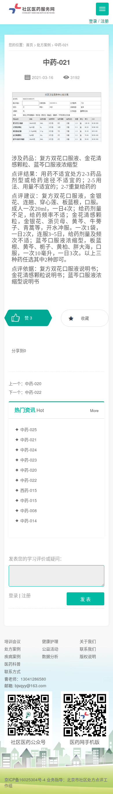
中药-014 (28, 520)
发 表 (85, 599)
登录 (93, 21)
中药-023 (28, 460)
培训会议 (12, 641)
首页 (29, 44)
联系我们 (88, 649)
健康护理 (50, 641)
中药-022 (28, 480)
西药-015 (28, 490)
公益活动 (50, 649)
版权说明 (88, 656)
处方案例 (44, 44)
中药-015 (28, 500)
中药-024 (28, 450)
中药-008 (28, 510)
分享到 (18, 350)
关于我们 (88, 641)
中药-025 (28, 429)
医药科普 (12, 664)
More (94, 410)
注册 (105, 21)
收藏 (85, 318)
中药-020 (28, 470)
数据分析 (50, 656)
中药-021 (28, 439)
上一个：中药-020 (25, 383)
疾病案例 (12, 656)
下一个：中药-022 (25, 392)
